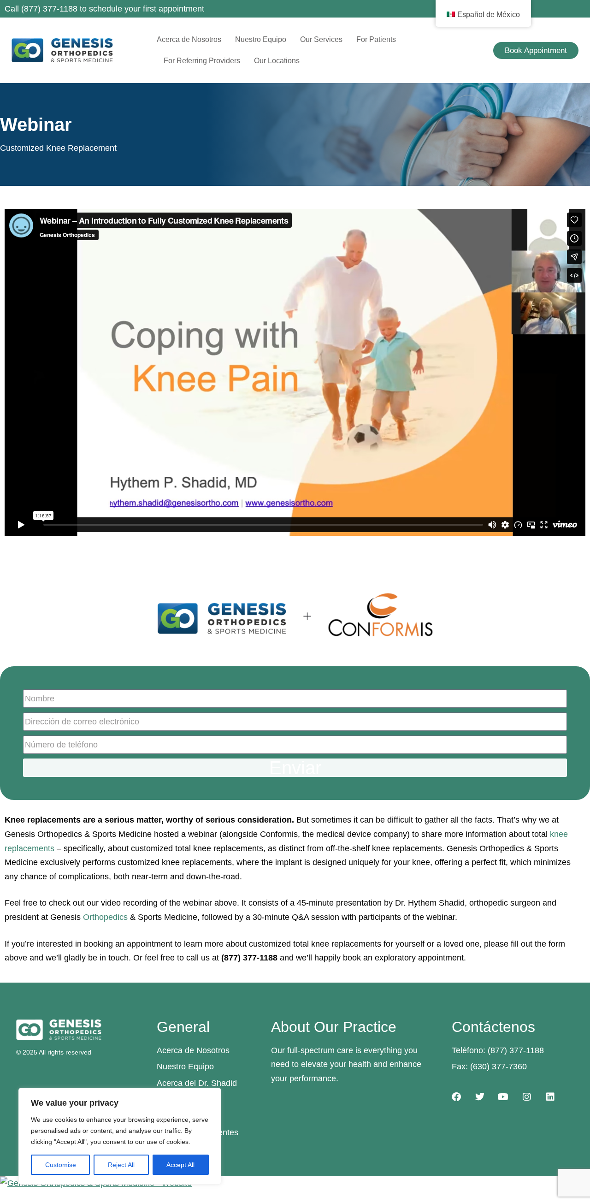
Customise (60, 1164)
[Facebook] (456, 1097)
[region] (119, 1136)
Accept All (180, 1164)
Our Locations (277, 61)
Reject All (121, 1164)
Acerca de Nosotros (189, 39)
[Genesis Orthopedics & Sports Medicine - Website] (295, 1183)
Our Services (321, 39)
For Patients (376, 39)
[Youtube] (503, 1097)
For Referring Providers (202, 61)
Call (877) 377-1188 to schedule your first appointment (104, 8)
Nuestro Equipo (260, 39)
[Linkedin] (550, 1097)
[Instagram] (526, 1097)
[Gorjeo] (479, 1097)
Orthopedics (105, 917)
